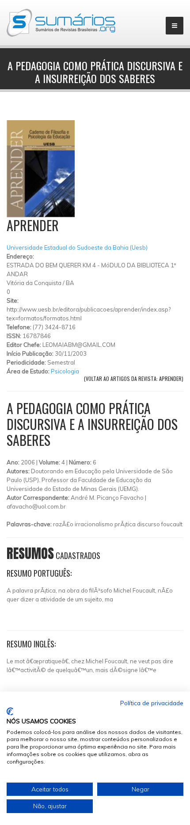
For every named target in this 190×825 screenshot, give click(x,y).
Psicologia (65, 371)
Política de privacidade (151, 703)
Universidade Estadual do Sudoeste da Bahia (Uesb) (77, 247)
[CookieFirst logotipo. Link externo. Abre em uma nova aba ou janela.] (10, 711)
